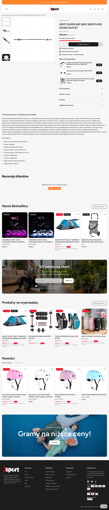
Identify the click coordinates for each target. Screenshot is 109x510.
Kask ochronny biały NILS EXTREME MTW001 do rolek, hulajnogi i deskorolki (40, 396)
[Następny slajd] (6, 57)
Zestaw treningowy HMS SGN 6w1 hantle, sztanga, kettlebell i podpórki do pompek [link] (80, 79)
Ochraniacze (18, 363)
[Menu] (6, 9)
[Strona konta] (95, 9)
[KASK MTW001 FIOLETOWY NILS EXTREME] (67, 380)
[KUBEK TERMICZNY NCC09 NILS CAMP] (94, 321)
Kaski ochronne (6, 363)
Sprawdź (54, 442)
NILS (82, 244)
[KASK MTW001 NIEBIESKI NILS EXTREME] (94, 380)
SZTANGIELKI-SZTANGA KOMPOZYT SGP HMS (40, 337)
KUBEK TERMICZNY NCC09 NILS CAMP (93, 336)
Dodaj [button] (99, 65)
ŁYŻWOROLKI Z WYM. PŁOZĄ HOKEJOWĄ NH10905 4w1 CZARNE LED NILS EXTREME (41, 241)
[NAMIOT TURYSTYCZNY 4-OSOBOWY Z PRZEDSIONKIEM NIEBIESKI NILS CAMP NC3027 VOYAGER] (67, 225)
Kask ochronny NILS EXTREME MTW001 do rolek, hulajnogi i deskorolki (14, 396)
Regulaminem (41, 288)
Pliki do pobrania (64, 88)
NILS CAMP (58, 244)
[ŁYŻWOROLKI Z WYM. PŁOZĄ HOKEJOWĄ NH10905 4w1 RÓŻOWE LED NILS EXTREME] (15, 225)
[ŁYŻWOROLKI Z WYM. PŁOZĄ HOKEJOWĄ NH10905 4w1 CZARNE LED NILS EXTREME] (41, 225)
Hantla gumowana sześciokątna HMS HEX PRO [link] (79, 71)
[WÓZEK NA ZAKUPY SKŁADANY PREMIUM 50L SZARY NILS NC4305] (94, 225)
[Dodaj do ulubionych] (101, 44)
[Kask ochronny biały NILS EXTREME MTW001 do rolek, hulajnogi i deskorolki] (41, 380)
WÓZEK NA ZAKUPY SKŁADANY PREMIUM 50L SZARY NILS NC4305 (92, 241)
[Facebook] (88, 481)
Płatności (62, 100)
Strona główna (6, 15)
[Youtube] (92, 481)
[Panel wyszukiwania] (91, 9)
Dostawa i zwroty (64, 94)
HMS (30, 341)
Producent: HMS (63, 20)
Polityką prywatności (52, 288)
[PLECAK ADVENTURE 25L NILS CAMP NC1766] (67, 321)
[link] (63, 65)
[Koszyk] (102, 9)
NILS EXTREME (6, 244)
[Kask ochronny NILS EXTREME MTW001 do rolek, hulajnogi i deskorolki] (15, 380)
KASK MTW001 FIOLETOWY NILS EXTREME (65, 396)
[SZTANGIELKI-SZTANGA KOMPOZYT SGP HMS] (41, 321)
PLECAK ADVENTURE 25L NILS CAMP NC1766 (66, 337)
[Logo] (54, 9)
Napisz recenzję (54, 188)
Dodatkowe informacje (66, 105)
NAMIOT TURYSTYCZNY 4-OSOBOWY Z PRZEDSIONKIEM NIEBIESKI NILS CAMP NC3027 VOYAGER (67, 241)
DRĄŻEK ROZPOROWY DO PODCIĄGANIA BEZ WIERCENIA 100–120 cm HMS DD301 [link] (79, 63)
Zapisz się (69, 280)
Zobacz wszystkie (98, 207)
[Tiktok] (96, 481)
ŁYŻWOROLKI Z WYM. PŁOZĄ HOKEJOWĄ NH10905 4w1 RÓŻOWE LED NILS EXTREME (13, 241)
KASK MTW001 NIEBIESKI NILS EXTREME (93, 395)
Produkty (13, 15)
